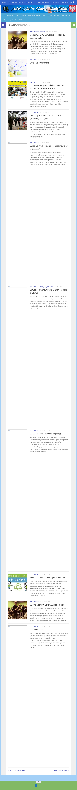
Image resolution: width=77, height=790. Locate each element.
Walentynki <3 (36, 630)
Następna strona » (61, 770)
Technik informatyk (53, 15)
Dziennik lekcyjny (43, 2)
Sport (42, 32)
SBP (20, 20)
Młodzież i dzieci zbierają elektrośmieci (47, 578)
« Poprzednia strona (16, 770)
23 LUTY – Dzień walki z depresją (45, 434)
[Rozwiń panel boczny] (3, 25)
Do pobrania (66, 15)
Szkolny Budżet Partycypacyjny (61, 2)
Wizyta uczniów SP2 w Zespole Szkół (47, 605)
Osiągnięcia (44, 286)
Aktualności (34, 32)
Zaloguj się (6, 2)
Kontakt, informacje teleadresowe (23, 2)
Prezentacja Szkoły (10, 20)
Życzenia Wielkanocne (40, 63)
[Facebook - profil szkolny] (36, 785)
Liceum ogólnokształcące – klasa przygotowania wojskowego (24, 15)
